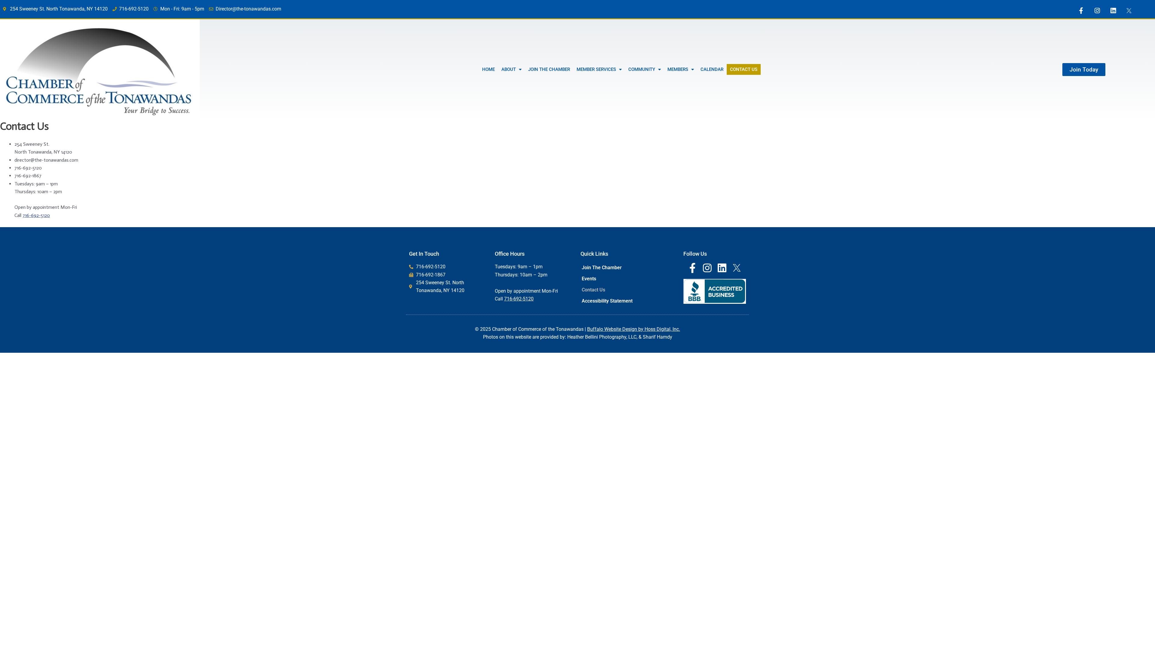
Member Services (596, 69)
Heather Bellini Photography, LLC (601, 337)
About (508, 69)
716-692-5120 (36, 215)
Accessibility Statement (607, 301)
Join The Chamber (549, 69)
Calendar (712, 69)
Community (641, 69)
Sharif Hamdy (657, 337)
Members (677, 69)
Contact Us (743, 69)
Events (589, 279)
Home (488, 69)
